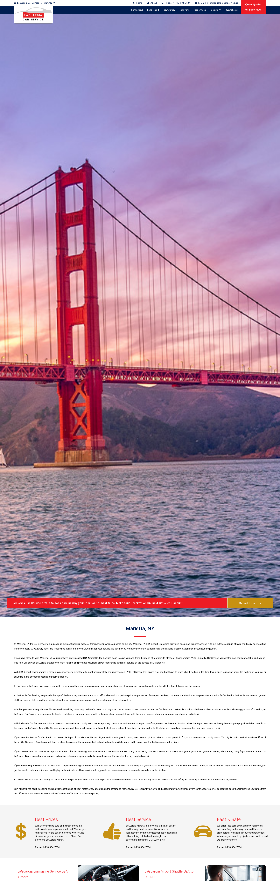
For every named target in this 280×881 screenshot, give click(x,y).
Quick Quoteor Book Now (253, 7)
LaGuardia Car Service (28, 3)
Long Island (153, 10)
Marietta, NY (49, 3)
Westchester (232, 10)
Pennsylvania (200, 10)
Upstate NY (216, 10)
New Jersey (169, 10)
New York (184, 10)
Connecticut (137, 10)
